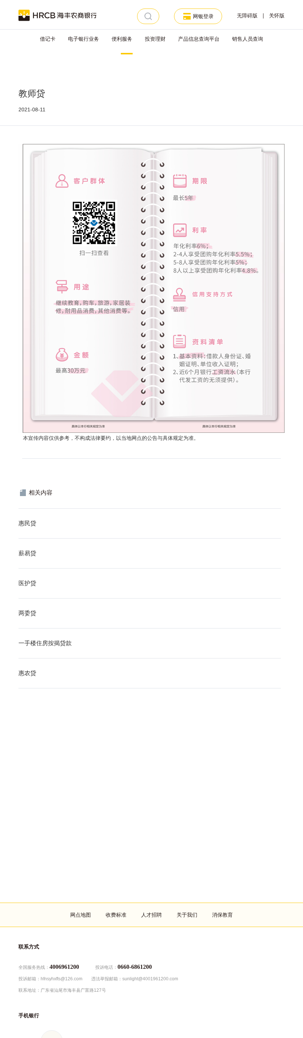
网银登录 (203, 16)
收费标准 (116, 915)
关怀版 (277, 15)
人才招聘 (151, 915)
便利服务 (122, 39)
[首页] (57, 15)
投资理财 (155, 39)
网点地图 (80, 915)
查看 (23, 512)
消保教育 (222, 915)
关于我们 (187, 915)
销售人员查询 (247, 39)
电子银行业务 (83, 39)
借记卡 (47, 39)
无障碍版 (247, 15)
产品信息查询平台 (198, 39)
